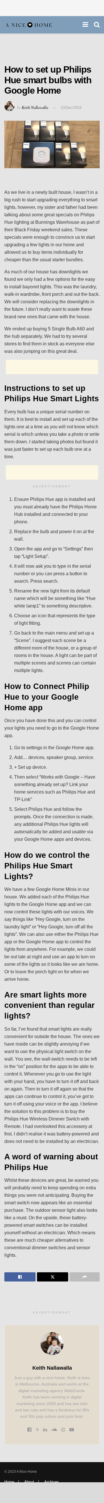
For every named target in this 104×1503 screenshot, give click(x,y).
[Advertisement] (52, 7)
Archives (51, 1482)
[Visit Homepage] (28, 25)
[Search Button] (97, 24)
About (29, 1482)
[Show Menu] (85, 24)
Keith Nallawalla (35, 107)
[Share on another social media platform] (85, 1276)
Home (9, 1482)
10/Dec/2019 (70, 107)
